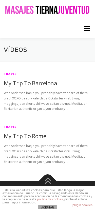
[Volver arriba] (47, 181)
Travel (10, 74)
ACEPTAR (47, 207)
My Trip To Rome (25, 136)
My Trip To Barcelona (30, 83)
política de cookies (50, 199)
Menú (86, 28)
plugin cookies (82, 205)
